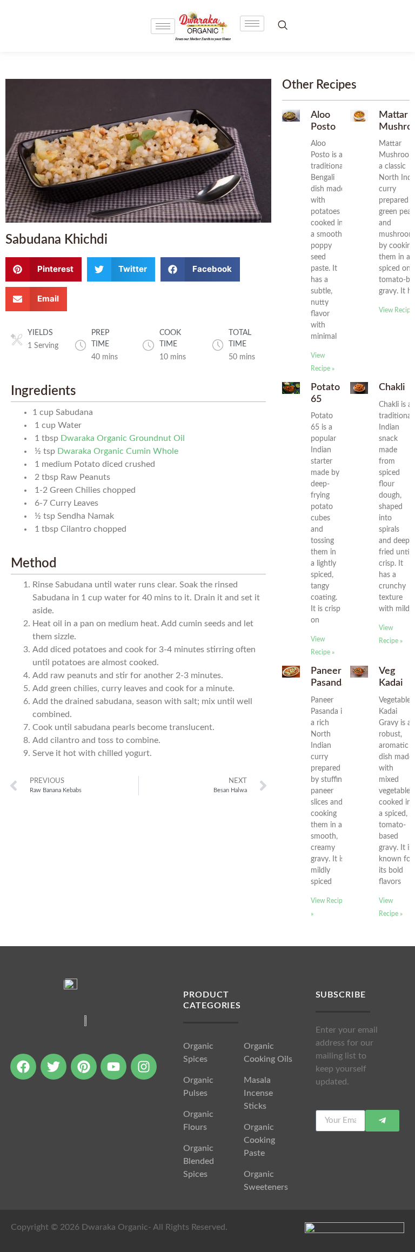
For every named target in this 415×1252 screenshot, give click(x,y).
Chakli (392, 387)
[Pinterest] (84, 1067)
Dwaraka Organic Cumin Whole (117, 451)
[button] (43, 269)
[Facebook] (23, 1067)
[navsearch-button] (282, 25)
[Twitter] (53, 1067)
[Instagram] (144, 1067)
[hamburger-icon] (252, 23)
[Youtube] (113, 1067)
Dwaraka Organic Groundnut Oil (123, 438)
